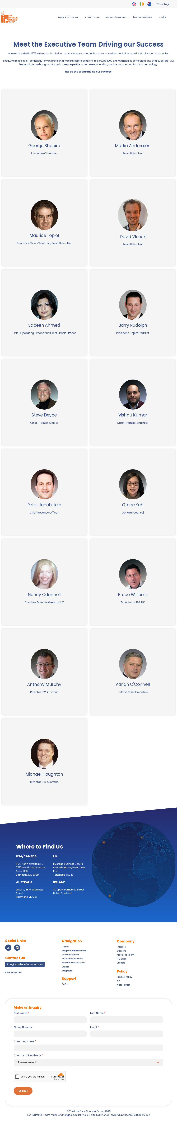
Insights (162, 17)
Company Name (25, 1041)
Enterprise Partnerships (116, 17)
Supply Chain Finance (68, 17)
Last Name (97, 1013)
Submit (23, 1091)
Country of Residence (28, 1055)
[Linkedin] (17, 948)
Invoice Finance (92, 17)
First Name (21, 1013)
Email (94, 1027)
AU (149, 4)
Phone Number (23, 1027)
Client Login (163, 4)
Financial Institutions (142, 17)
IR (142, 4)
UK (134, 4)
